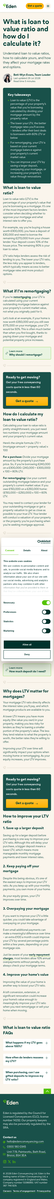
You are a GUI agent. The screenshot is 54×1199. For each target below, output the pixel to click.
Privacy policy (44, 1191)
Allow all (27, 644)
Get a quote (35, 6)
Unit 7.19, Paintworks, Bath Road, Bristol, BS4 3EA (26, 1154)
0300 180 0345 (16, 1147)
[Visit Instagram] (4, 1161)
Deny (27, 654)
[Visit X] (9, 1161)
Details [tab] (27, 550)
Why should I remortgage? (25, 355)
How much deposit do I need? (27, 672)
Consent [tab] (9, 550)
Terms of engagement (24, 1191)
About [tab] (44, 550)
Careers (7, 1191)
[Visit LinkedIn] (14, 1161)
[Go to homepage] (9, 6)
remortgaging (22, 297)
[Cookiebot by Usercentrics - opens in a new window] (38, 542)
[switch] (46, 612)
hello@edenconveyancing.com (25, 1142)
